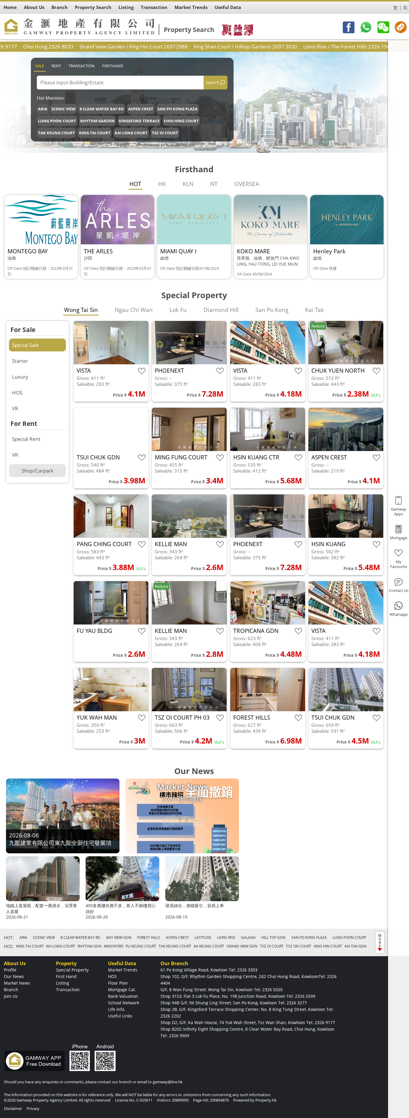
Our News (14, 976)
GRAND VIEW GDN (242, 946)
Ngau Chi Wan (134, 310)
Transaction (82, 65)
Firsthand (112, 65)
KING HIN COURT (328, 946)
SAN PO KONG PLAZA (177, 109)
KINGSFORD (114, 946)
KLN (188, 184)
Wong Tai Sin (81, 310)
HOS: (9, 946)
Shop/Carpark (38, 470)
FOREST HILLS (148, 937)
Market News (17, 983)
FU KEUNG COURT (141, 946)
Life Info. (116, 1009)
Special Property (72, 970)
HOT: (9, 937)
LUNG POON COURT (57, 121)
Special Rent (26, 438)
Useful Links (120, 1016)
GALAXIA (248, 937)
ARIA (42, 109)
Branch (11, 989)
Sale (39, 65)
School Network (123, 1003)
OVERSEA (246, 184)
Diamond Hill (221, 310)
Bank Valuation (123, 996)
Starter (20, 360)
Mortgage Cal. (122, 989)
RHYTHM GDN (90, 946)
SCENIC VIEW (63, 109)
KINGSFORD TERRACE (139, 121)
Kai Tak (314, 310)
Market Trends (122, 970)
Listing (62, 983)
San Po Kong (271, 310)
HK (162, 184)
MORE (379, 941)
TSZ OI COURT (165, 132)
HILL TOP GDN (273, 937)
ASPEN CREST (140, 109)
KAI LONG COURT (131, 132)
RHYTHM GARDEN (97, 121)
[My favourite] (142, 371)
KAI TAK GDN (355, 946)
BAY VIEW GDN (118, 937)
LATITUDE (203, 937)
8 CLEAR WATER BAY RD (102, 109)
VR (15, 408)
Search (212, 82)
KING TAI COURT (94, 132)
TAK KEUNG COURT (56, 132)
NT (214, 184)
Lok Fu (178, 310)
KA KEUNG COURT (209, 946)
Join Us (11, 996)
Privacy (33, 1108)
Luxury (20, 376)
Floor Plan (118, 983)
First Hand (66, 976)
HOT (135, 184)
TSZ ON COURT (298, 946)
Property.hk (266, 1100)
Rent (56, 65)
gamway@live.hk (168, 1082)
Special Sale (25, 345)
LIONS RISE (226, 937)
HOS (17, 392)
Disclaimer (13, 1108)
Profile (10, 970)
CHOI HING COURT (181, 121)
